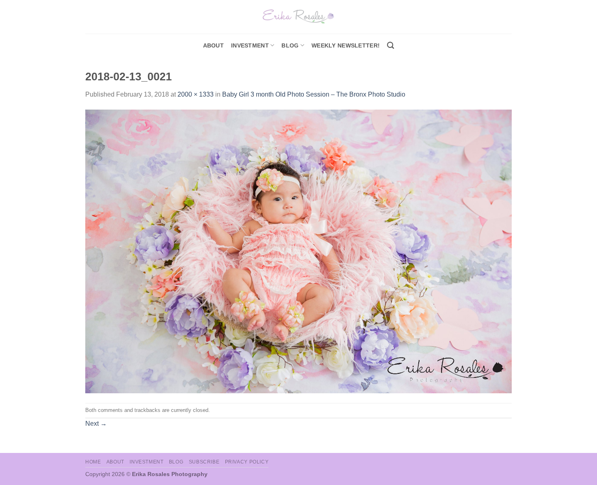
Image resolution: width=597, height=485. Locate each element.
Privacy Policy (247, 462)
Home (93, 462)
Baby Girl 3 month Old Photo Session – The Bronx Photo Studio (313, 94)
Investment (146, 462)
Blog (289, 45)
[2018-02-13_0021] (298, 251)
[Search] (390, 45)
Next (96, 423)
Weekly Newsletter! (345, 45)
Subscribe (204, 462)
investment (250, 45)
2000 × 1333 (195, 94)
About (213, 45)
